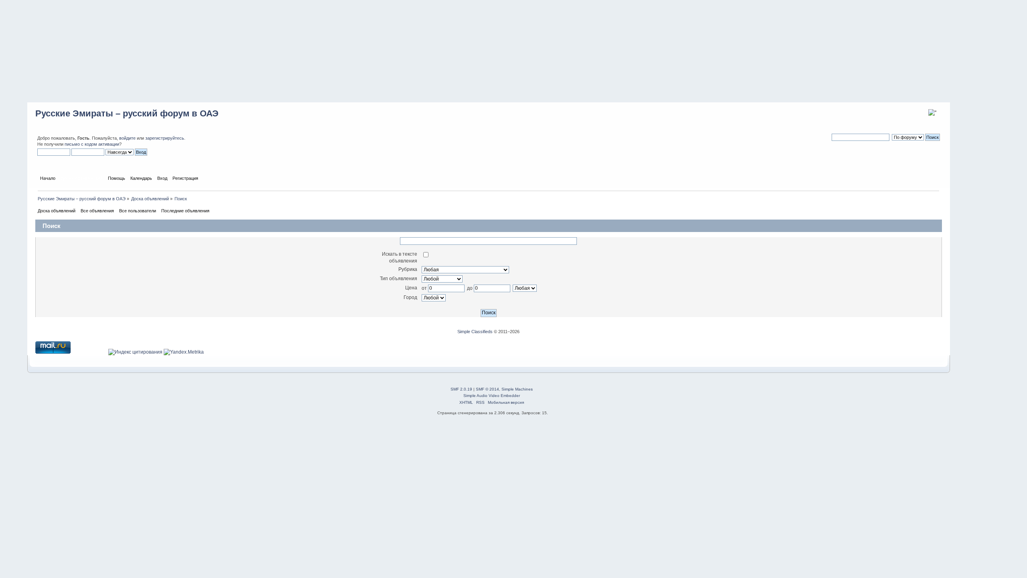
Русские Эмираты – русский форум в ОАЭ (127, 113)
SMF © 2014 (487, 389)
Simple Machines (517, 389)
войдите (127, 138)
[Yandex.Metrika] (184, 352)
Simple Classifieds (475, 331)
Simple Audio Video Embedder (491, 395)
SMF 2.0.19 (461, 389)
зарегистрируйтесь (164, 138)
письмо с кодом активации (92, 144)
